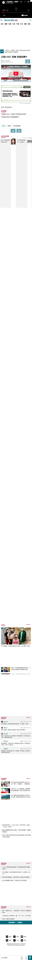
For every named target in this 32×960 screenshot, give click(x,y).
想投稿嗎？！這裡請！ (16, 922)
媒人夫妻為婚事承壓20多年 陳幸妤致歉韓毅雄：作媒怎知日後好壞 (5, 141)
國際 (6, 24)
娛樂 (25, 24)
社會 (13, 24)
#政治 (3, 125)
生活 (21, 24)
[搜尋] (30, 20)
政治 (2, 24)
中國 (17, 24)
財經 (10, 24)
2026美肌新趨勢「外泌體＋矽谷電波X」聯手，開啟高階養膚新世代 (21, 141)
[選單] (1, 20)
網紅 (29, 24)
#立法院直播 (17, 125)
